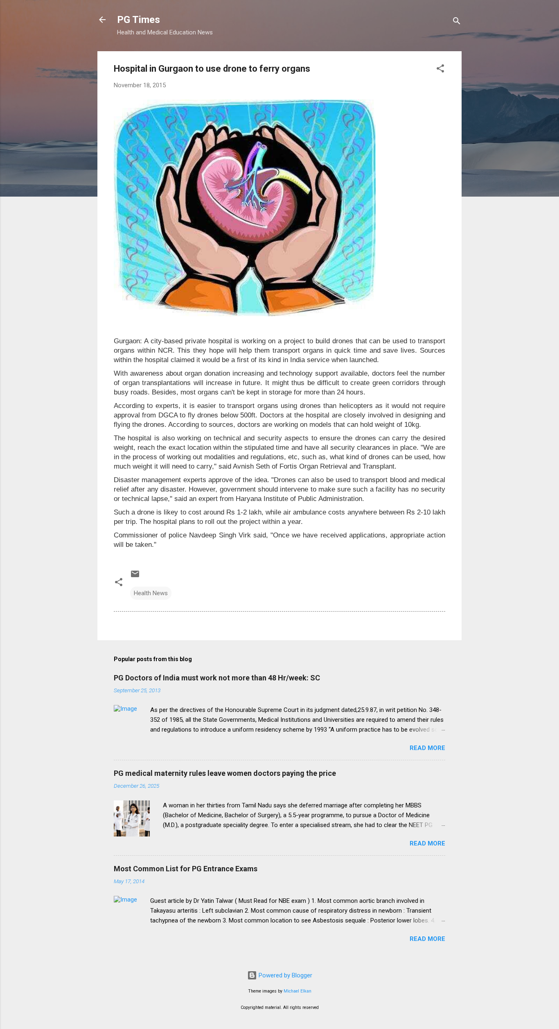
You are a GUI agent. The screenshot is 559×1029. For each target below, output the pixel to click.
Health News (151, 593)
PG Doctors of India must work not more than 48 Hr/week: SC (217, 677)
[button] (440, 69)
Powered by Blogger (284, 975)
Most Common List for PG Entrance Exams (185, 868)
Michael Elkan (297, 991)
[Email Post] (135, 576)
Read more (427, 748)
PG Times (138, 19)
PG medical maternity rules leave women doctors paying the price (225, 773)
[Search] (457, 22)
